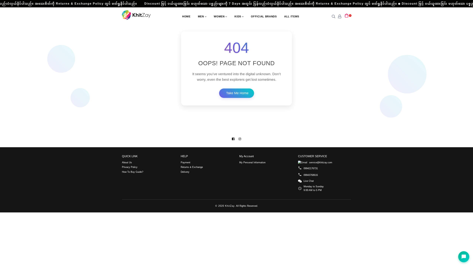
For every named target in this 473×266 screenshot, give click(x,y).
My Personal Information (252, 162)
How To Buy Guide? (132, 171)
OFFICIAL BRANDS (264, 16)
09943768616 (311, 175)
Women (219, 16)
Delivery (185, 171)
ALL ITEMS (291, 16)
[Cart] (346, 16)
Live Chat (309, 181)
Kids (238, 16)
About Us (127, 162)
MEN (201, 16)
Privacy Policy (129, 167)
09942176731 (311, 168)
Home (186, 16)
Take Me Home (237, 93)
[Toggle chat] (463, 256)
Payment (185, 162)
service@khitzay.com (320, 162)
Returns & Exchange (192, 167)
